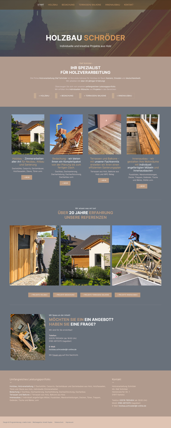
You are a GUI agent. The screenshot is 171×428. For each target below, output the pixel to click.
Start (41, 4)
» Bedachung (66, 96)
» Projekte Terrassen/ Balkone (96, 295)
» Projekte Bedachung (65, 295)
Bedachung (68, 4)
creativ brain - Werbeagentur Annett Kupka (37, 422)
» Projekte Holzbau (39, 295)
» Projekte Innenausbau (127, 295)
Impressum (69, 422)
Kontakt (128, 4)
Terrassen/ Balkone (90, 4)
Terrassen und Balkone (20, 394)
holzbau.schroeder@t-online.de (62, 349)
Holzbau (53, 4)
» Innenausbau (124, 96)
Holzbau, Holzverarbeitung (22, 386)
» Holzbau (44, 96)
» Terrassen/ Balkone (95, 96)
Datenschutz (59, 422)
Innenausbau (112, 4)
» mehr (26, 177)
